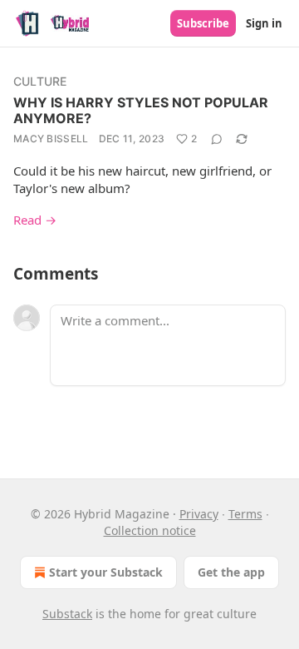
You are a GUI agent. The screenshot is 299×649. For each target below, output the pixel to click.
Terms (245, 514)
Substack (67, 614)
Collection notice (150, 530)
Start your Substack (106, 572)
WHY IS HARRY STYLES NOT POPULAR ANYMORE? (140, 110)
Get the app (231, 572)
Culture (39, 81)
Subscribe (203, 23)
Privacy (198, 514)
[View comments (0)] (217, 139)
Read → (34, 219)
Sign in (264, 23)
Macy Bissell (51, 138)
